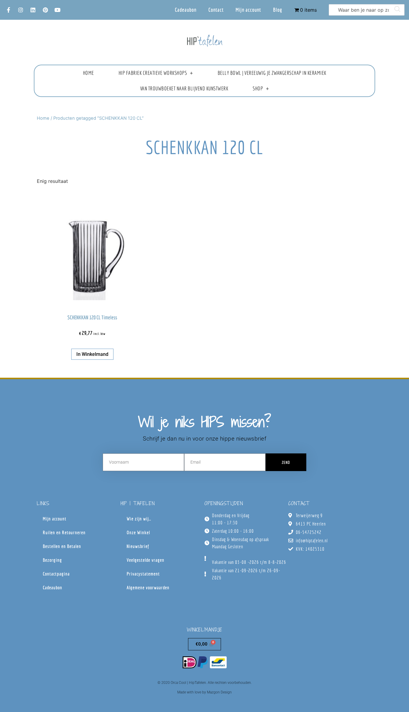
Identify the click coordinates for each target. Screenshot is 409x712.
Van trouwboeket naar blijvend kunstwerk (184, 88)
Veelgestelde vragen (145, 560)
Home (88, 73)
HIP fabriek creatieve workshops (153, 73)
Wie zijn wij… (139, 518)
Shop (258, 88)
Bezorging (52, 560)
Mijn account (248, 10)
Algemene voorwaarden (148, 587)
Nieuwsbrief (138, 546)
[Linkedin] (33, 9)
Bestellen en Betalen (62, 546)
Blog (277, 10)
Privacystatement (143, 573)
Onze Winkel (138, 532)
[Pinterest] (45, 9)
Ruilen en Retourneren (64, 532)
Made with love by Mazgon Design (204, 692)
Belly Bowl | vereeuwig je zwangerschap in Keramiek (272, 73)
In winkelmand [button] (92, 354)
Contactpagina (56, 573)
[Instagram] (20, 9)
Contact (216, 10)
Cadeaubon (185, 10)
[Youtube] (57, 9)
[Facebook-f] (8, 9)
